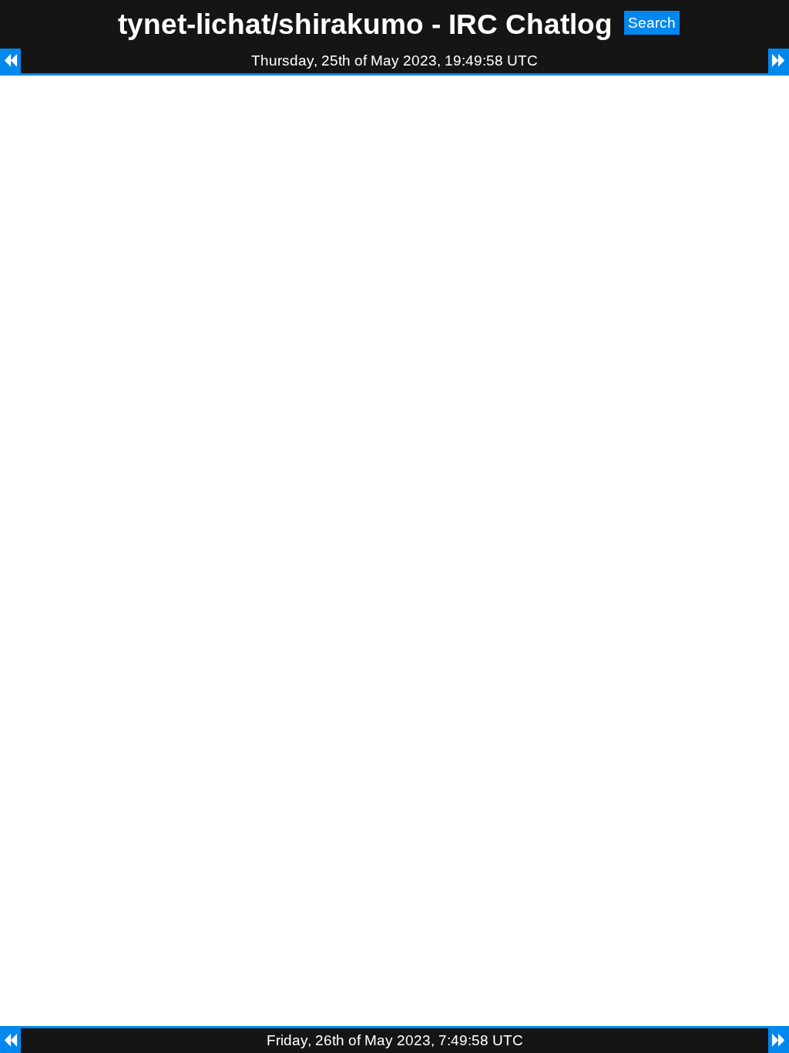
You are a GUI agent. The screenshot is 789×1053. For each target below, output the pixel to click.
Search (652, 23)
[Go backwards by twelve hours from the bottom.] (10, 1040)
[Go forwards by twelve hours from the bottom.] (778, 1040)
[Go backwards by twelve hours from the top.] (10, 61)
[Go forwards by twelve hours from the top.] (778, 61)
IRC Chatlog (530, 24)
